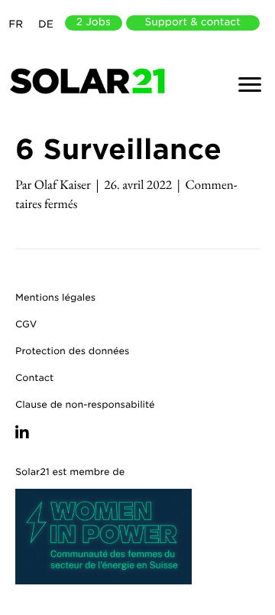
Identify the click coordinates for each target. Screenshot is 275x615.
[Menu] (249, 85)
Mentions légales (55, 297)
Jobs (93, 22)
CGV (26, 324)
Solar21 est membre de (70, 471)
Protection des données (72, 350)
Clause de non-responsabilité (85, 404)
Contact (34, 377)
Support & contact (192, 22)
